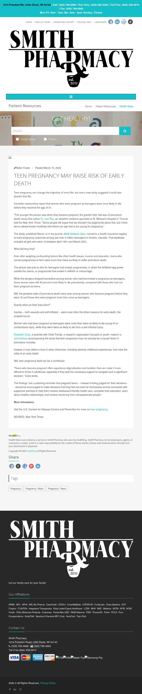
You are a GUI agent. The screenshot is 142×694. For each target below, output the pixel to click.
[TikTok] (130, 21)
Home (88, 106)
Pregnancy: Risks (34, 488)
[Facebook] (110, 21)
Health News (28, 139)
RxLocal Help (84, 22)
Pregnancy (15, 488)
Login (29, 22)
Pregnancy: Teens (57, 488)
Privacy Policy (48, 683)
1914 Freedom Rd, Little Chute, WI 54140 (27, 4)
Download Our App (64, 22)
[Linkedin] (117, 21)
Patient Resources (106, 106)
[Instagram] (123, 21)
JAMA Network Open (74, 233)
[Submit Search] (125, 131)
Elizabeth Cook (22, 334)
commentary (21, 338)
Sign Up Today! (42, 22)
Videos (53, 139)
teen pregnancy (99, 409)
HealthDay (31, 451)
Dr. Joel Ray (47, 218)
